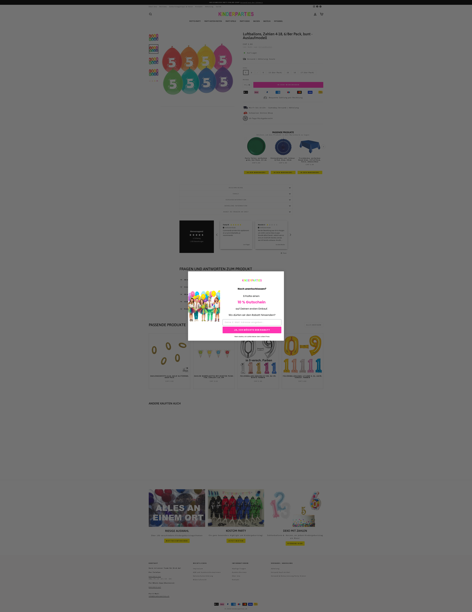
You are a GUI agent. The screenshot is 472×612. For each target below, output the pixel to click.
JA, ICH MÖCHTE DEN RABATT (252, 329)
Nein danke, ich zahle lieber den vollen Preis (252, 336)
